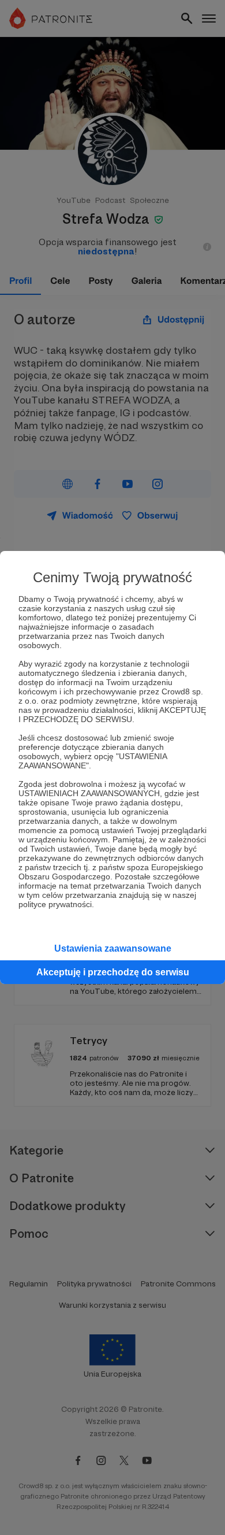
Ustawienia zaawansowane (112, 948)
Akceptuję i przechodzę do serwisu (112, 972)
